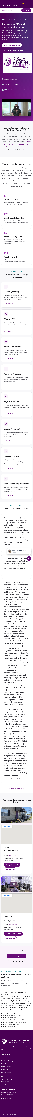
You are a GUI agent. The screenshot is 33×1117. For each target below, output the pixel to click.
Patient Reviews (5, 1069)
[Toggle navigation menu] (15, 10)
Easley (6, 848)
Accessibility (13, 1114)
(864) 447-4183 (12, 924)
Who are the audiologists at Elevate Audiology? (13, 993)
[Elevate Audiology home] (7, 10)
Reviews (26, 3)
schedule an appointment (14, 147)
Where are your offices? (10, 1013)
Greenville (8, 916)
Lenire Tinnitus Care (6, 1064)
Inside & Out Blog (6, 1072)
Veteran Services (6, 1066)
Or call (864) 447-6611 (16, 962)
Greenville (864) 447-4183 (10, 5)
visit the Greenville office (21, 144)
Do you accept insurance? (11, 1024)
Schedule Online (5, 1058)
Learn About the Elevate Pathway (14, 50)
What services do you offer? (12, 1015)
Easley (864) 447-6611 (9, 2)
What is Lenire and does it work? (13, 1020)
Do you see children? (9, 1026)
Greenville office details (13, 933)
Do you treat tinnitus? (10, 1018)
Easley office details (12, 865)
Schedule (26, 10)
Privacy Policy (4, 1114)
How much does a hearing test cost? (14, 1022)
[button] (16, 107)
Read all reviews (16, 788)
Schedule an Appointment (12, 45)
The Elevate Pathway (7, 1061)
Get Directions (10, 869)
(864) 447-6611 (12, 855)
